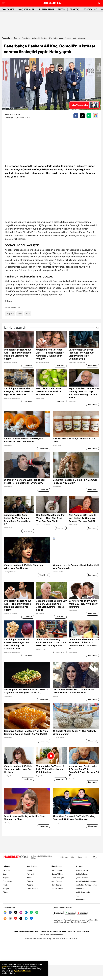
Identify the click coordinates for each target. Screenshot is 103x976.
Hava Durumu (57, 870)
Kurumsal (80, 866)
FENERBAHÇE (90, 9)
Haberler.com (57, 866)
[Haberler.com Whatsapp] (31, 912)
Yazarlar (30, 885)
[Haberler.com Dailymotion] (31, 918)
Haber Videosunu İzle (79, 105)
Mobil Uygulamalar (83, 892)
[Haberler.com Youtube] (16, 918)
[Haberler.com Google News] (5, 912)
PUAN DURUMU (46, 9)
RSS (77, 896)
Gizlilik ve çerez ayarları (33, 939)
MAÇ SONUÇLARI (26, 9)
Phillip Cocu (10, 314)
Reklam (73, 857)
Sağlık (29, 870)
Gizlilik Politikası (82, 874)
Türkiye (19, 314)
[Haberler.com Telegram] (26, 918)
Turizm (30, 881)
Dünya (5, 892)
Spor (16, 38)
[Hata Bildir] (46, 939)
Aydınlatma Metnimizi (22, 971)
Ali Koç (27, 314)
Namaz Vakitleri (57, 874)
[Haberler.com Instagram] (21, 912)
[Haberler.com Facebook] (10, 912)
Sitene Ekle (80, 899)
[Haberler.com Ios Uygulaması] (58, 913)
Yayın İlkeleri (94, 857)
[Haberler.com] (15, 857)
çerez (4, 966)
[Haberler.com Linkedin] (26, 912)
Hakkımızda (64, 857)
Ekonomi (6, 870)
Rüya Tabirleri (57, 885)
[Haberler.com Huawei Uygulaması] (82, 913)
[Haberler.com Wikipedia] (10, 918)
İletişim (80, 857)
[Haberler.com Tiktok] (21, 918)
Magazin (6, 877)
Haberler (6, 866)
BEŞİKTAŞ (74, 9)
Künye (87, 857)
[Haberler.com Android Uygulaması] (70, 913)
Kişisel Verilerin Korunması (86, 881)
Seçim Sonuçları (58, 877)
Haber (42, 935)
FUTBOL (62, 9)
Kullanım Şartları (82, 870)
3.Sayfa (6, 888)
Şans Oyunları (57, 881)
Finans (29, 877)
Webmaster (80, 888)
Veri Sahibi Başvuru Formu (86, 885)
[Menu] (3, 3)
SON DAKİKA (8, 9)
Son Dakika (7, 881)
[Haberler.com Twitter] (16, 912)
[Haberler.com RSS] (5, 918)
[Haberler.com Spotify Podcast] (37, 912)
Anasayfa (6, 38)
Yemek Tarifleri (57, 888)
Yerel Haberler (33, 888)
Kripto (5, 885)
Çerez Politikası (82, 877)
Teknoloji (30, 874)
